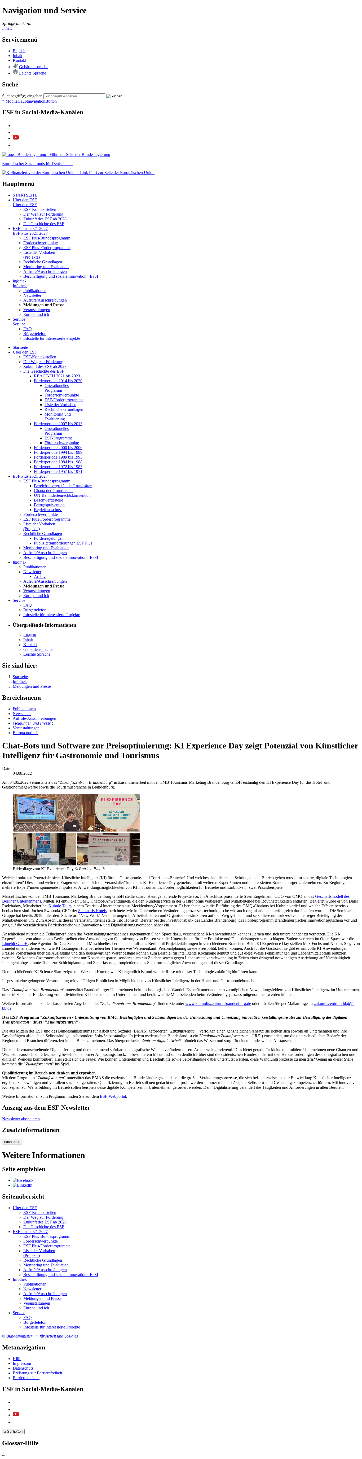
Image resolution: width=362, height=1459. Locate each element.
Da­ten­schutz (23, 1368)
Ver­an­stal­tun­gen (36, 309)
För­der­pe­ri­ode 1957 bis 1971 (58, 471)
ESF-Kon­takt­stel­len (39, 209)
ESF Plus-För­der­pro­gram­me (46, 247)
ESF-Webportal (113, 1096)
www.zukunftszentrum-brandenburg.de (218, 1003)
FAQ (27, 328)
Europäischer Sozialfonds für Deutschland (37, 163)
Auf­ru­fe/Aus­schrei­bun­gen (45, 271)
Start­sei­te (20, 347)
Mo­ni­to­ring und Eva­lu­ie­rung (58, 416)
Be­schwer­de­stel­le (48, 500)
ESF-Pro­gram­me (59, 438)
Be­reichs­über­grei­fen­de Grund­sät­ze (63, 486)
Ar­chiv (40, 576)
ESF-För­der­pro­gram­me (64, 400)
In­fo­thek (19, 281)
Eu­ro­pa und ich (36, 314)
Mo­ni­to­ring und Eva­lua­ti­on (46, 266)
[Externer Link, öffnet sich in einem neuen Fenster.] (56, 154)
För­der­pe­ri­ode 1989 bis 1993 (58, 457)
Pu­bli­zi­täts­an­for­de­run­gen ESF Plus (63, 543)
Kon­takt (19, 60)
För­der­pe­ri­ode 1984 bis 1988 (58, 462)
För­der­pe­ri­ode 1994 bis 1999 (58, 452)
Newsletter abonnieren (21, 1119)
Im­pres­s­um (22, 1363)
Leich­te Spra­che (32, 73)
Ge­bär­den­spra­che (33, 66)
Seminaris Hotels (92, 910)
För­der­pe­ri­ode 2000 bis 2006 (58, 447)
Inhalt (7, 28)
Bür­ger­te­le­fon (34, 333)
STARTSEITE (25, 195)
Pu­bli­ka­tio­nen (34, 290)
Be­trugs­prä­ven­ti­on (49, 505)
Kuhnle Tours (60, 906)
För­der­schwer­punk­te (40, 243)
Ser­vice (19, 319)
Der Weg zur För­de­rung (43, 214)
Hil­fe (17, 1358)
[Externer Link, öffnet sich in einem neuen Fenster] (78, 172)
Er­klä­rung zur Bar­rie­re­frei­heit (37, 1373)
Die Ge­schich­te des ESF (43, 223)
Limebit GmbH (15, 943)
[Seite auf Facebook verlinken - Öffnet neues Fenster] (23, 1180)
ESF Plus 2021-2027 (30, 228)
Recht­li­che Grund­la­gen (42, 262)
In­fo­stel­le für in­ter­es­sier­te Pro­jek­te (51, 338)
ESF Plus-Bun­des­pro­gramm (46, 238)
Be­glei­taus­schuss (48, 509)
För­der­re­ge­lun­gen (49, 538)
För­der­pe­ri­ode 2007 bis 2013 (58, 423)
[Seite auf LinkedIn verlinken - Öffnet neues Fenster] (22, 1185)
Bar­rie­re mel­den (26, 1377)
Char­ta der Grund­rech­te (53, 490)
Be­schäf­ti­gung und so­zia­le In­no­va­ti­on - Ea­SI (60, 276)
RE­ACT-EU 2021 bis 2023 (57, 376)
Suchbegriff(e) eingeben (22, 96)
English (19, 51)
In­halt (17, 55)
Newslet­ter (32, 295)
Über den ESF (25, 200)
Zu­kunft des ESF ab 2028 (45, 219)
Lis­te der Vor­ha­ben (60, 404)
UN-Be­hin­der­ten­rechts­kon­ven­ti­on (62, 495)
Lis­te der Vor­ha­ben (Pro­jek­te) (39, 254)
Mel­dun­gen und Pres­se (32, 723)
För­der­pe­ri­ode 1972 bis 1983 (58, 466)
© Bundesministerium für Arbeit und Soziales (40, 1336)
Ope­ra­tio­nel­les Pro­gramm (57, 388)
